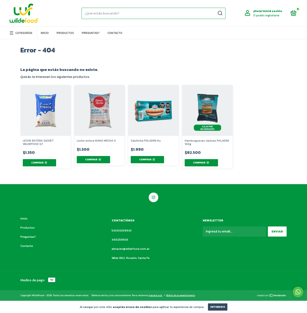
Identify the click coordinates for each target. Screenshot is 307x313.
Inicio (45, 33)
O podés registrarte (266, 15)
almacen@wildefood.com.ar (130, 249)
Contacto (114, 33)
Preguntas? (91, 33)
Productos (65, 33)
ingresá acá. (155, 295)
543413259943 (121, 230)
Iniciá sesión (272, 11)
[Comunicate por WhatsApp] (298, 292)
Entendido (217, 307)
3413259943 (120, 240)
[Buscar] (220, 13)
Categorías (23, 33)
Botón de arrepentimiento (180, 295)
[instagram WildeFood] (153, 197)
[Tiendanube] (272, 295)
